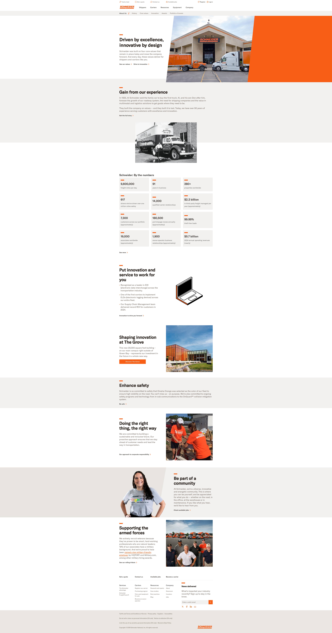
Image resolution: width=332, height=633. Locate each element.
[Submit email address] (211, 602)
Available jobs (172, 2)
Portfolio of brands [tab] (176, 13)
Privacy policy (152, 614)
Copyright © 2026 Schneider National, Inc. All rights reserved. (138, 627)
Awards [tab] (164, 13)
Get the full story (125, 116)
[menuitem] (142, 7)
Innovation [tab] (155, 13)
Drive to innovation (140, 64)
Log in (211, 2)
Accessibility (168, 614)
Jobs (167, 597)
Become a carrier (172, 577)
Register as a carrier (141, 588)
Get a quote (140, 2)
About (168, 588)
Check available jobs (181, 510)
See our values (124, 64)
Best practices (155, 594)
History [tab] (134, 13)
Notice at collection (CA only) (163, 618)
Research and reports (157, 588)
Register (202, 2)
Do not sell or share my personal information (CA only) (136, 618)
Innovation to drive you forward (130, 316)
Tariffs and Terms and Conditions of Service (133, 614)
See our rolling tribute (127, 562)
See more (122, 252)
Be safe (122, 404)
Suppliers (160, 614)
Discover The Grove (133, 362)
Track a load (125, 2)
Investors (169, 594)
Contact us (156, 2)
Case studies (154, 591)
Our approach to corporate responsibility (134, 454)
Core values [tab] (144, 13)
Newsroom (169, 591)
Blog (151, 597)
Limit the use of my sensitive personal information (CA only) (138, 623)
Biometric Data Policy (164, 623)
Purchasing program (141, 591)
